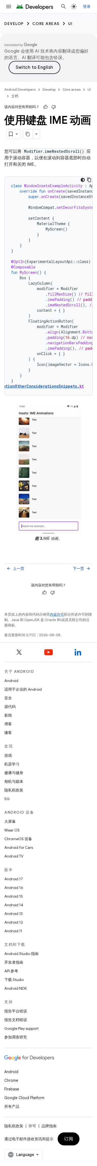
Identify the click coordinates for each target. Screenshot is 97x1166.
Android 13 (13, 913)
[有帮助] (45, 107)
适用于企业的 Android (23, 689)
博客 (8, 724)
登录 (87, 6)
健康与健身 (13, 772)
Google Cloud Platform (24, 1097)
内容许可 (57, 614)
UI (70, 23)
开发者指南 (13, 962)
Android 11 (13, 930)
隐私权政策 (13, 790)
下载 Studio (14, 979)
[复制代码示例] (89, 180)
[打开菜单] (8, 6)
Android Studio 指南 (21, 953)
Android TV (13, 856)
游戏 (8, 755)
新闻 (8, 715)
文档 (14, 96)
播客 (8, 732)
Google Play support (21, 1028)
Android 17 (13, 878)
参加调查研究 (15, 1037)
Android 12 (13, 922)
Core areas (46, 23)
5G (7, 798)
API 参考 (11, 971)
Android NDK (15, 988)
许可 (32, 1126)
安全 (8, 698)
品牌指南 (49, 1126)
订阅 (68, 1139)
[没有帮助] (54, 107)
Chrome (11, 1080)
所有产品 (11, 1106)
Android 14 (13, 904)
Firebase (11, 1089)
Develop (14, 23)
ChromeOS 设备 (18, 838)
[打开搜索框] (63, 6)
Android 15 (13, 896)
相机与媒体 (13, 781)
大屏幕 (10, 821)
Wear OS (12, 830)
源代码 (10, 706)
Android (11, 680)
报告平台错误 (15, 1011)
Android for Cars (18, 847)
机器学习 (11, 764)
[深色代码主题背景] (82, 180)
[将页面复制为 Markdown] (28, 134)
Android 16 (13, 887)
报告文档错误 (15, 1019)
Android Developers (20, 89)
